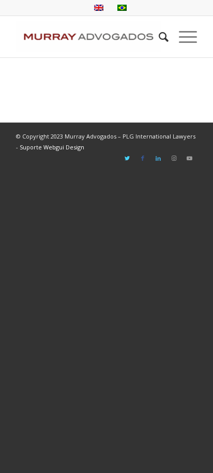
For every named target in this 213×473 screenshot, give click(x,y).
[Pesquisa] (158, 36)
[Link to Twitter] (127, 158)
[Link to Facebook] (142, 158)
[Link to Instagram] (173, 158)
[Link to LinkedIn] (158, 158)
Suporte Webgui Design (52, 147)
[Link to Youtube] (189, 158)
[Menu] (183, 36)
